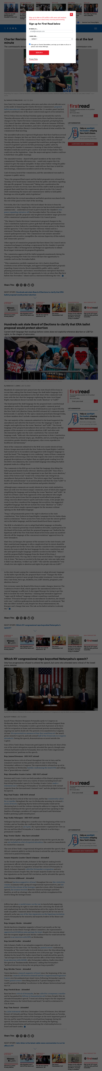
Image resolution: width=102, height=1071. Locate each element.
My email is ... (33, 28)
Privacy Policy (33, 59)
